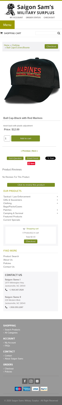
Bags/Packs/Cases (12, 206)
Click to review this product (31, 185)
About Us (8, 259)
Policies (7, 263)
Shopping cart (32, 229)
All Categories (11, 333)
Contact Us (8, 266)
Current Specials (11, 220)
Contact (8, 355)
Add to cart (25, 138)
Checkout (49, 17)
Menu (7, 25)
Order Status (33, 17)
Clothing (15, 45)
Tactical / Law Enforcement (16, 196)
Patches (7, 210)
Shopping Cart (12, 33)
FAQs (7, 345)
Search (59, 33)
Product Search (11, 256)
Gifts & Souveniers (12, 200)
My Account (16, 17)
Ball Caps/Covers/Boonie (18, 47)
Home (6, 45)
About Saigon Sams (14, 358)
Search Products (12, 329)
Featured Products (12, 216)
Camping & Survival (13, 213)
